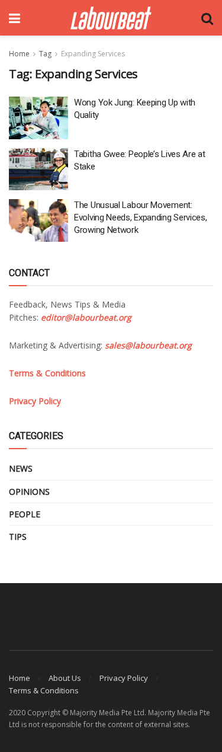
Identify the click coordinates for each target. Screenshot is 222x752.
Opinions (29, 491)
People (24, 514)
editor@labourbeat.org (86, 317)
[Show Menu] (14, 18)
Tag (45, 54)
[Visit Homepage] (111, 18)
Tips (18, 536)
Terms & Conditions (44, 690)
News (21, 468)
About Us (65, 678)
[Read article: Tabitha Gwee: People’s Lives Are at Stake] (38, 169)
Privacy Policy (123, 678)
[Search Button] (207, 18)
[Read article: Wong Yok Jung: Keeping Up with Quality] (38, 118)
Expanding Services (93, 54)
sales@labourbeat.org (148, 345)
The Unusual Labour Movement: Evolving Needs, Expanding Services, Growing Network (140, 217)
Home (19, 54)
